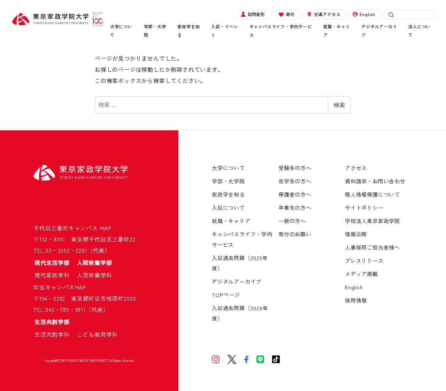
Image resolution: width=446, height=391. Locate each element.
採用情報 (356, 300)
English (367, 14)
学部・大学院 (155, 30)
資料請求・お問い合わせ (375, 181)
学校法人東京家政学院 (372, 220)
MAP (106, 228)
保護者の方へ (295, 194)
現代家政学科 (55, 275)
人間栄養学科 (94, 275)
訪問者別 (256, 14)
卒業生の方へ (295, 207)
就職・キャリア (336, 30)
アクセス (356, 167)
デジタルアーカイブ (379, 30)
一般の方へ (292, 220)
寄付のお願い (295, 234)
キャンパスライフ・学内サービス (280, 30)
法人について (419, 30)
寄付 (290, 14)
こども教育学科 (97, 334)
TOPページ (226, 294)
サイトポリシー (364, 207)
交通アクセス (327, 14)
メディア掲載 (361, 273)
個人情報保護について (372, 194)
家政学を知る (188, 30)
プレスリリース (364, 260)
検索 (339, 105)
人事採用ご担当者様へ (372, 247)
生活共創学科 (55, 334)
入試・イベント (224, 30)
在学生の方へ (295, 181)
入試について (228, 207)
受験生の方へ (295, 167)
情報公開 (356, 234)
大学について (121, 30)
